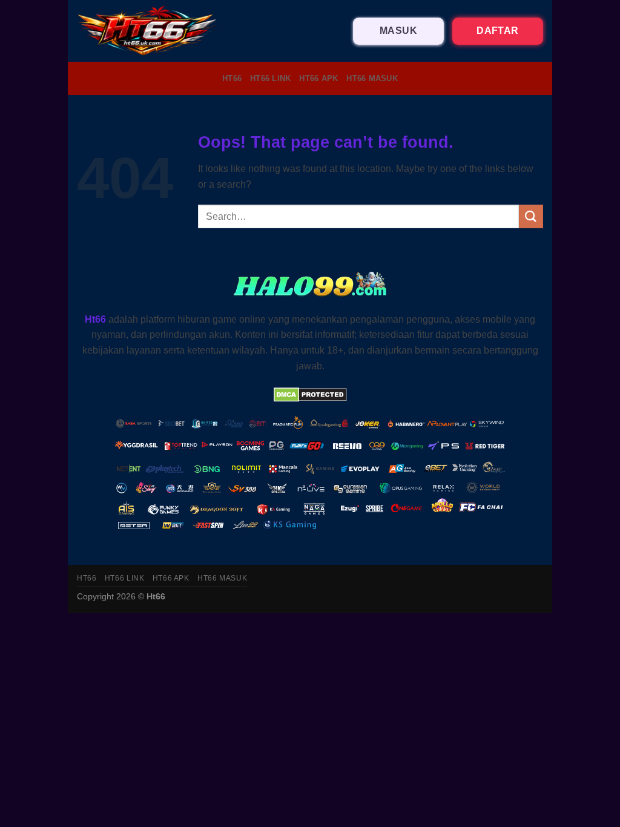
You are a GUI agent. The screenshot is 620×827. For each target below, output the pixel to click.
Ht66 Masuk (372, 78)
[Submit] (531, 216)
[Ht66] (148, 31)
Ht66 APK (318, 78)
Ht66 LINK (270, 78)
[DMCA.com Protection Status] (310, 394)
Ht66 (232, 78)
